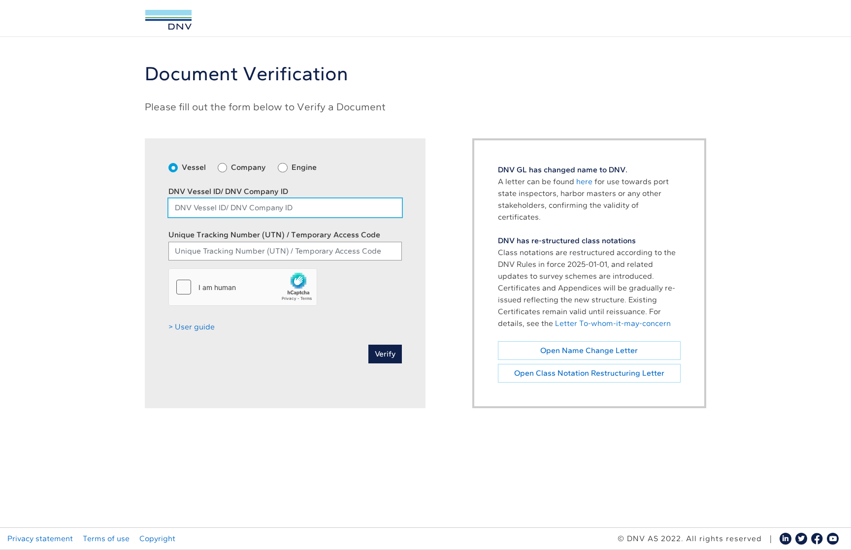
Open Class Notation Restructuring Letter (589, 373)
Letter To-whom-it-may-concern (613, 323)
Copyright (157, 538)
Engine (304, 167)
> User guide (191, 326)
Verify (385, 353)
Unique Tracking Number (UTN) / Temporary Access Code (274, 234)
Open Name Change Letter (589, 350)
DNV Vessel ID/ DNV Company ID (228, 191)
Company (248, 167)
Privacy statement (40, 538)
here (584, 181)
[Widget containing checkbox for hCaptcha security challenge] (242, 287)
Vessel (194, 167)
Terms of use (106, 538)
